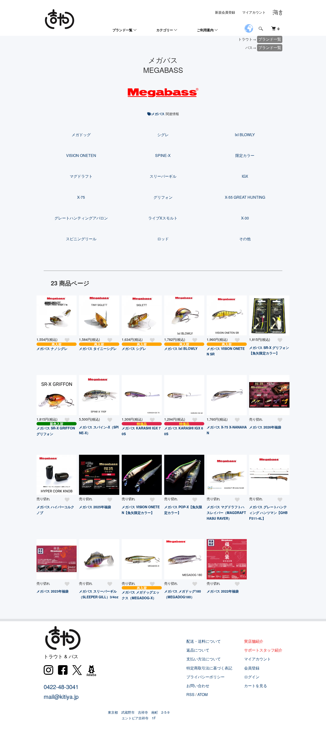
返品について (197, 650)
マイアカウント (254, 12)
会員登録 (251, 668)
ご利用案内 (205, 29)
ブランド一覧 (122, 29)
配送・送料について (203, 641)
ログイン (251, 676)
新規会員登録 (225, 12)
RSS (190, 694)
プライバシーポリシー (205, 676)
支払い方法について (203, 659)
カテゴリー (164, 29)
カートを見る (255, 685)
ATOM (202, 694)
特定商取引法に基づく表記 (209, 668)
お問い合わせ (197, 685)
